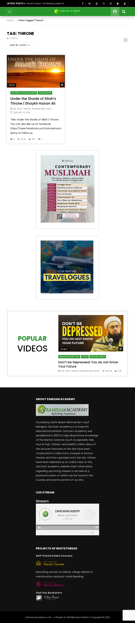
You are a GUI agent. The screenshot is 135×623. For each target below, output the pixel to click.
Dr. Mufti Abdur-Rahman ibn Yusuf (32, 108)
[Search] (123, 11)
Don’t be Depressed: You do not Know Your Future (88, 364)
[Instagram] (103, 3)
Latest (85, 356)
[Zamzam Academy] (67, 11)
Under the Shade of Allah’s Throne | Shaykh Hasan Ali (33, 101)
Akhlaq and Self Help (69, 356)
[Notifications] (117, 3)
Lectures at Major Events (23, 93)
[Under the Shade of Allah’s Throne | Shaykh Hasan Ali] (36, 71)
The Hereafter (44, 93)
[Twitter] (89, 3)
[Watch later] (110, 3)
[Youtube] (96, 3)
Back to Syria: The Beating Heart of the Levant (46, 3)
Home (10, 20)
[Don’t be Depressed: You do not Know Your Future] (90, 333)
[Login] (124, 3)
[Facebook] (82, 3)
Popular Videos (97, 356)
